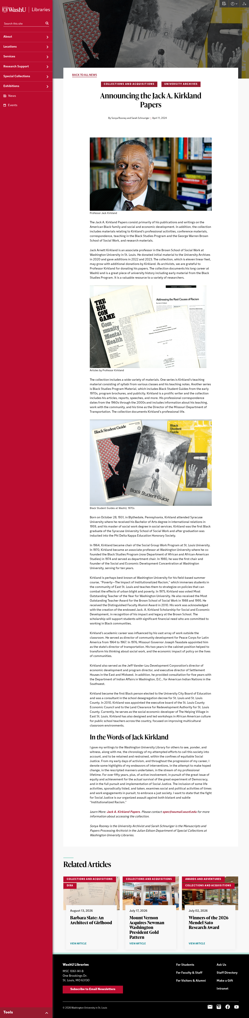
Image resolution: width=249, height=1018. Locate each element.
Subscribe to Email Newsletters (92, 989)
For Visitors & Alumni (191, 980)
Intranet (222, 988)
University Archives (181, 84)
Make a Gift (225, 980)
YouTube (236, 1006)
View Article (85, 944)
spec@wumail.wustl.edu (179, 812)
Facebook (227, 1006)
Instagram (218, 1006)
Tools (8, 1012)
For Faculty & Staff (189, 972)
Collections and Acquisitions (129, 84)
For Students (185, 965)
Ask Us (221, 965)
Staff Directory (227, 972)
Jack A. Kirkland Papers (123, 812)
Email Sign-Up (210, 1006)
